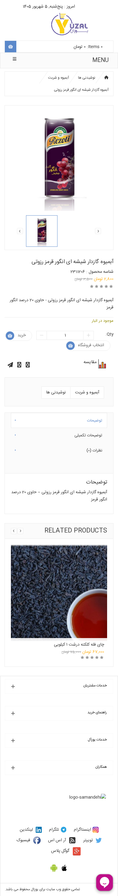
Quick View (59, 580)
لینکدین (26, 829)
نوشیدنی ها (86, 78)
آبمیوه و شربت (58, 78)
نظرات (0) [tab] (94, 449)
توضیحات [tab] (94, 419)
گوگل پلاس (60, 851)
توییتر (88, 840)
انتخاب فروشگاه (91, 345)
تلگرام (54, 829)
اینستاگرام (82, 829)
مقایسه (101, 363)
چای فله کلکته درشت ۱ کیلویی (79, 644)
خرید (22, 335)
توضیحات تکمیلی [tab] (88, 434)
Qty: (109, 334)
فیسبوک (23, 840)
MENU (100, 60)
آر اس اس (57, 840)
